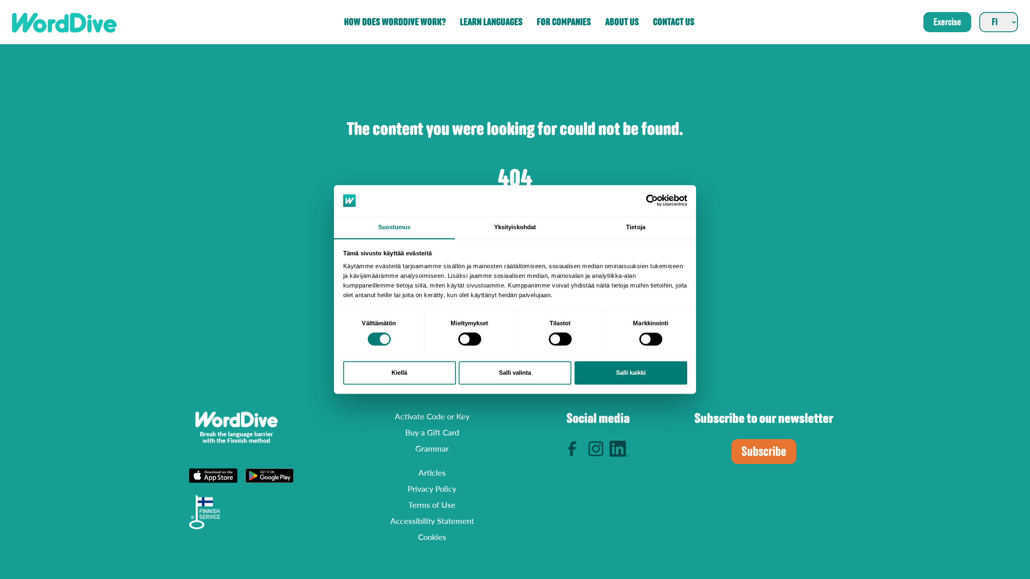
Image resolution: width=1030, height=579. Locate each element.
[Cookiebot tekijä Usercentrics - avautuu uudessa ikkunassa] (652, 201)
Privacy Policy (432, 488)
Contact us (673, 22)
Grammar (432, 448)
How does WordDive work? (395, 22)
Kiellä (399, 372)
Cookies (432, 536)
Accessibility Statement (432, 520)
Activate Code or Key (432, 416)
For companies (564, 22)
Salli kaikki (631, 372)
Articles (432, 472)
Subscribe (764, 451)
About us (622, 22)
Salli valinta (515, 372)
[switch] (469, 339)
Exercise (947, 22)
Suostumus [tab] (394, 227)
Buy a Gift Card (432, 432)
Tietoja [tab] (635, 227)
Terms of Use (431, 504)
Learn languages (491, 22)
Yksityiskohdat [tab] (515, 227)
